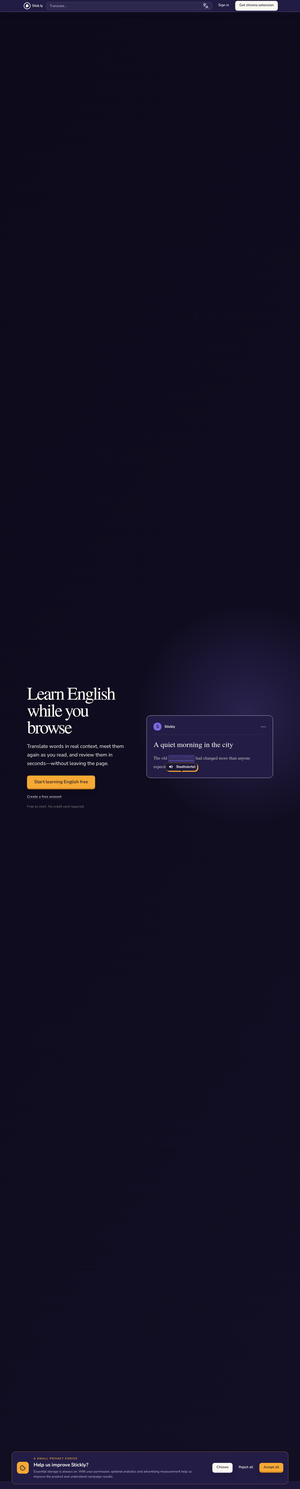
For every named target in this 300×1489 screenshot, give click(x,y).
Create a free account (44, 796)
